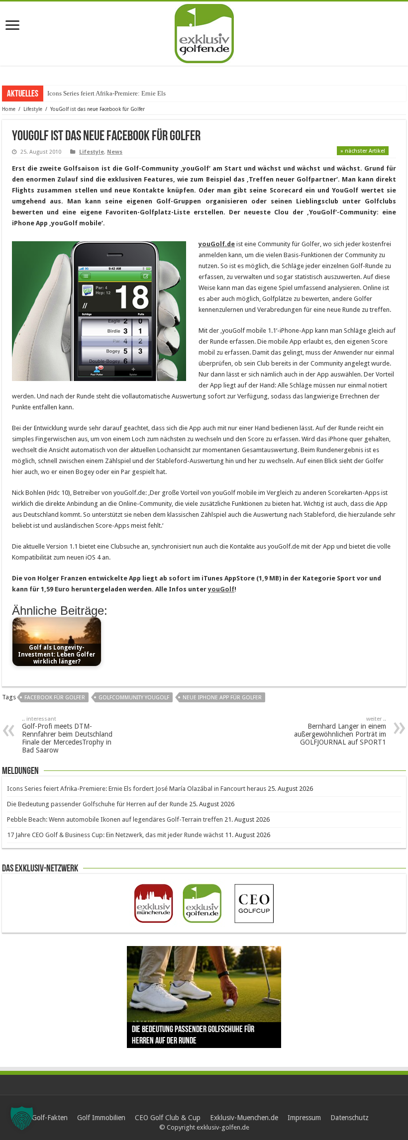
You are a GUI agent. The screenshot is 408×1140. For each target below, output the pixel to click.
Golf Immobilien (101, 1118)
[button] (22, 1118)
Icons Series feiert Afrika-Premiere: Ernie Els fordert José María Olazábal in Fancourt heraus (136, 788)
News (114, 152)
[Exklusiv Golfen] (204, 32)
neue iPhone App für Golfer (222, 697)
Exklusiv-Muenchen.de (244, 1118)
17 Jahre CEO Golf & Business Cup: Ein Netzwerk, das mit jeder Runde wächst (115, 835)
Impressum (304, 1118)
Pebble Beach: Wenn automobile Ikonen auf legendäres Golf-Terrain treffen (115, 819)
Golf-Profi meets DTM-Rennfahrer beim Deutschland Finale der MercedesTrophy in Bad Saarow (67, 735)
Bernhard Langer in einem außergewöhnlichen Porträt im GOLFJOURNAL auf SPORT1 (340, 731)
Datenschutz (349, 1118)
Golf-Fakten (50, 1118)
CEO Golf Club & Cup (168, 1118)
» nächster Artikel (362, 151)
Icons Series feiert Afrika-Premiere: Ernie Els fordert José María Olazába (143, 93)
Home (8, 109)
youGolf (221, 589)
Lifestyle (32, 109)
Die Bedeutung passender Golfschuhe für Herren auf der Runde (97, 804)
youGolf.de (217, 244)
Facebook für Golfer (54, 697)
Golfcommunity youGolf (134, 697)
